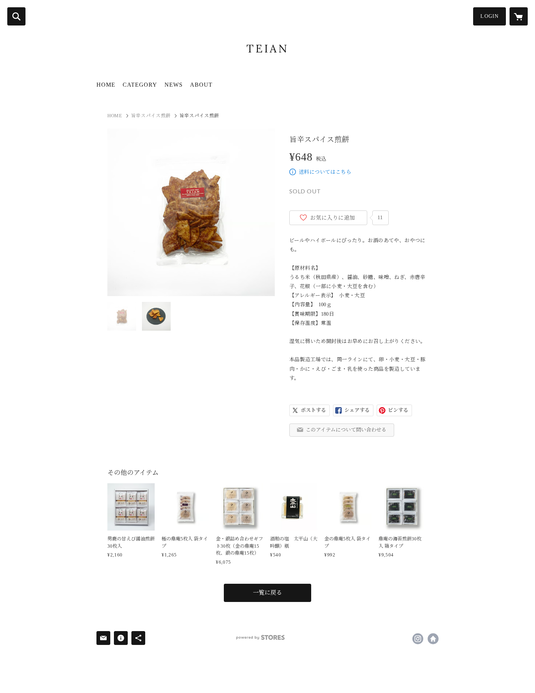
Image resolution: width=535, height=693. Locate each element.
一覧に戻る (267, 593)
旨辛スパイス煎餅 (151, 115)
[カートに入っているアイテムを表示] (519, 16)
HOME (105, 85)
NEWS (174, 85)
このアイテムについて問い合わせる (346, 430)
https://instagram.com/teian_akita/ (417, 638)
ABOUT (201, 85)
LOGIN (489, 16)
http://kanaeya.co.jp (433, 638)
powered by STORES (260, 637)
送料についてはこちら (325, 172)
